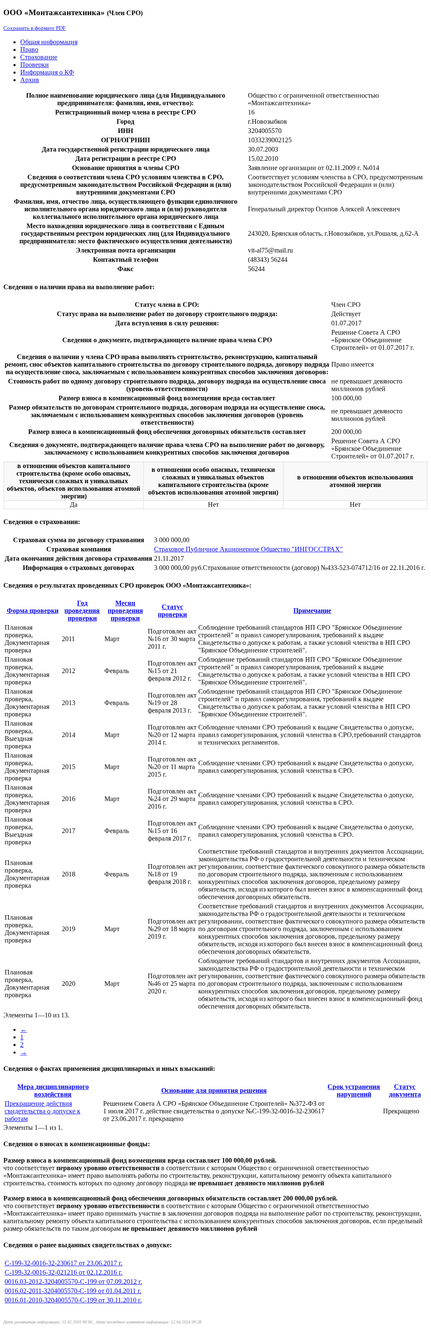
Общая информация (48, 41)
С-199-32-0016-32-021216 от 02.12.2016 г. (63, 1272)
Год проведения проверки (82, 610)
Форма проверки (33, 610)
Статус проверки (172, 610)
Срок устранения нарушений (353, 1090)
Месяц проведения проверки (125, 610)
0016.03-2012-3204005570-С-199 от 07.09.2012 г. (73, 1281)
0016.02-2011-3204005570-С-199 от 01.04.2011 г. (73, 1290)
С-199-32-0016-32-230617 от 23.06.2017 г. (63, 1263)
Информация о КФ (47, 72)
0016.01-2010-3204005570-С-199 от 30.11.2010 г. (73, 1300)
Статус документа (405, 1090)
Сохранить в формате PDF (34, 28)
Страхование (38, 57)
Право (29, 49)
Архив (29, 79)
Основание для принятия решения (214, 1090)
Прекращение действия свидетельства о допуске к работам (42, 1111)
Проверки (34, 64)
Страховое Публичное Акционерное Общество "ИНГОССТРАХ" (248, 549)
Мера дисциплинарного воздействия (53, 1090)
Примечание (312, 610)
